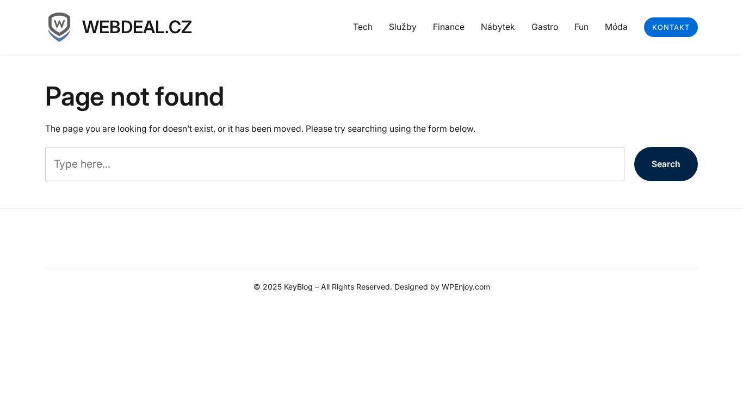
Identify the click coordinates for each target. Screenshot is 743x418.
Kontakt (671, 27)
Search (666, 164)
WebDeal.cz (137, 27)
